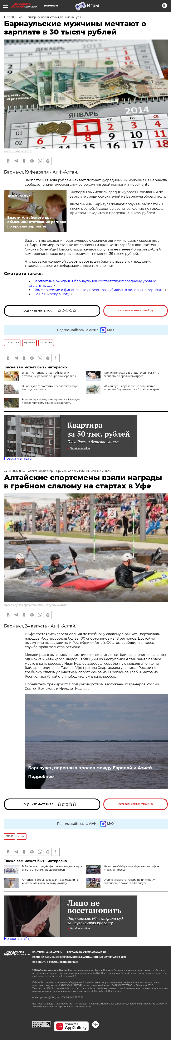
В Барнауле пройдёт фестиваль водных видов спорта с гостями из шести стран (52, 868)
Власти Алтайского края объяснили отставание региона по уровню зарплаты (49, 374)
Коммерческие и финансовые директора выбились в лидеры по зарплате (98, 290)
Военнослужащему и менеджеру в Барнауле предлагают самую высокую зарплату (51, 401)
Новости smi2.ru (18, 458)
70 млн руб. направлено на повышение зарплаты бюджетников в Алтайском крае (131, 388)
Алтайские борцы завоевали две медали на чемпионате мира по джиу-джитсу (50, 881)
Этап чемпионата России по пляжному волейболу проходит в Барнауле (129, 881)
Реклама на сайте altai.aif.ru (86, 952)
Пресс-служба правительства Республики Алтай (36, 605)
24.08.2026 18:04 (14, 471)
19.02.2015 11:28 (13, 17)
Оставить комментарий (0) (135, 310)
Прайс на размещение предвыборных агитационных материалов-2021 (79, 957)
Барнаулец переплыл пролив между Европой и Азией (90, 767)
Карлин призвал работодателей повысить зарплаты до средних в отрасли (131, 374)
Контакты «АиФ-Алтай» (47, 952)
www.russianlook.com (18, 151)
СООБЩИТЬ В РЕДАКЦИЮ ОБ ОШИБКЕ (55, 962)
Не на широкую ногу (51, 294)
